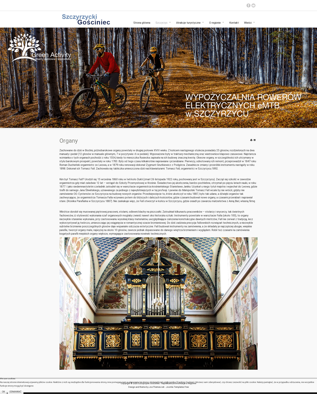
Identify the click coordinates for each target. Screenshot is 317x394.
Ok (3, 391)
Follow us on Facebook (248, 5)
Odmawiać (15, 391)
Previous (16, 73)
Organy (68, 140)
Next (301, 73)
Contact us (253, 5)
